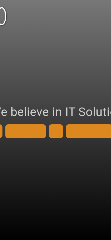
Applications (26, 131)
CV (56, 131)
